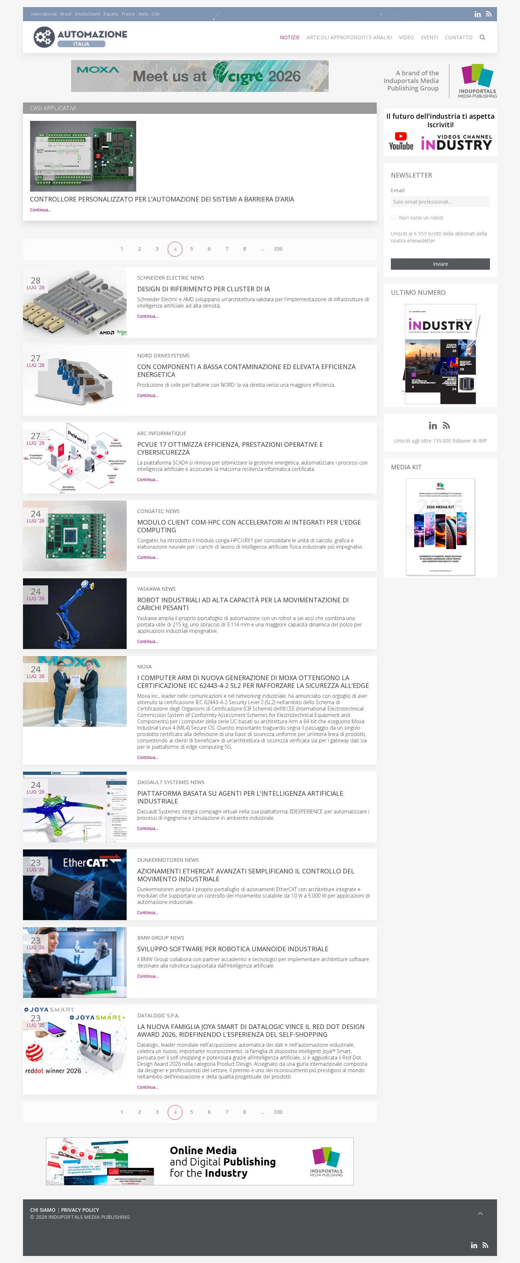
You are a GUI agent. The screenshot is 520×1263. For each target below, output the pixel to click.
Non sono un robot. (421, 217)
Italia (143, 14)
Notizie (290, 37)
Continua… (40, 210)
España (111, 14)
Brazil (65, 14)
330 (278, 248)
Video (406, 37)
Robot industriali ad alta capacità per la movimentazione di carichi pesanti (243, 604)
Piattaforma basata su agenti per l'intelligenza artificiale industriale (240, 797)
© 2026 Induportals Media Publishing (80, 1217)
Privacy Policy (80, 1209)
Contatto (459, 37)
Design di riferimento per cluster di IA (203, 289)
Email (398, 190)
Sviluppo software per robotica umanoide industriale (232, 949)
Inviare (440, 264)
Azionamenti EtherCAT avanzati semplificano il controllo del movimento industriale (245, 875)
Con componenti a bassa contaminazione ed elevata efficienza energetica (246, 370)
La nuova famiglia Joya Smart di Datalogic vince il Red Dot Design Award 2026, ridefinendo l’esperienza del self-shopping (251, 1030)
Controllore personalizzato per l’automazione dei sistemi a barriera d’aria (162, 199)
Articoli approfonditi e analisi (349, 37)
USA (156, 14)
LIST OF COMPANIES (54, 1224)
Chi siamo (43, 1209)
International (44, 14)
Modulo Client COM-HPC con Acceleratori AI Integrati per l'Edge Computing (249, 526)
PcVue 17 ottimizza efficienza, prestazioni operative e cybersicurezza (230, 448)
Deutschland (87, 14)
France (128, 14)
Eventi (429, 37)
